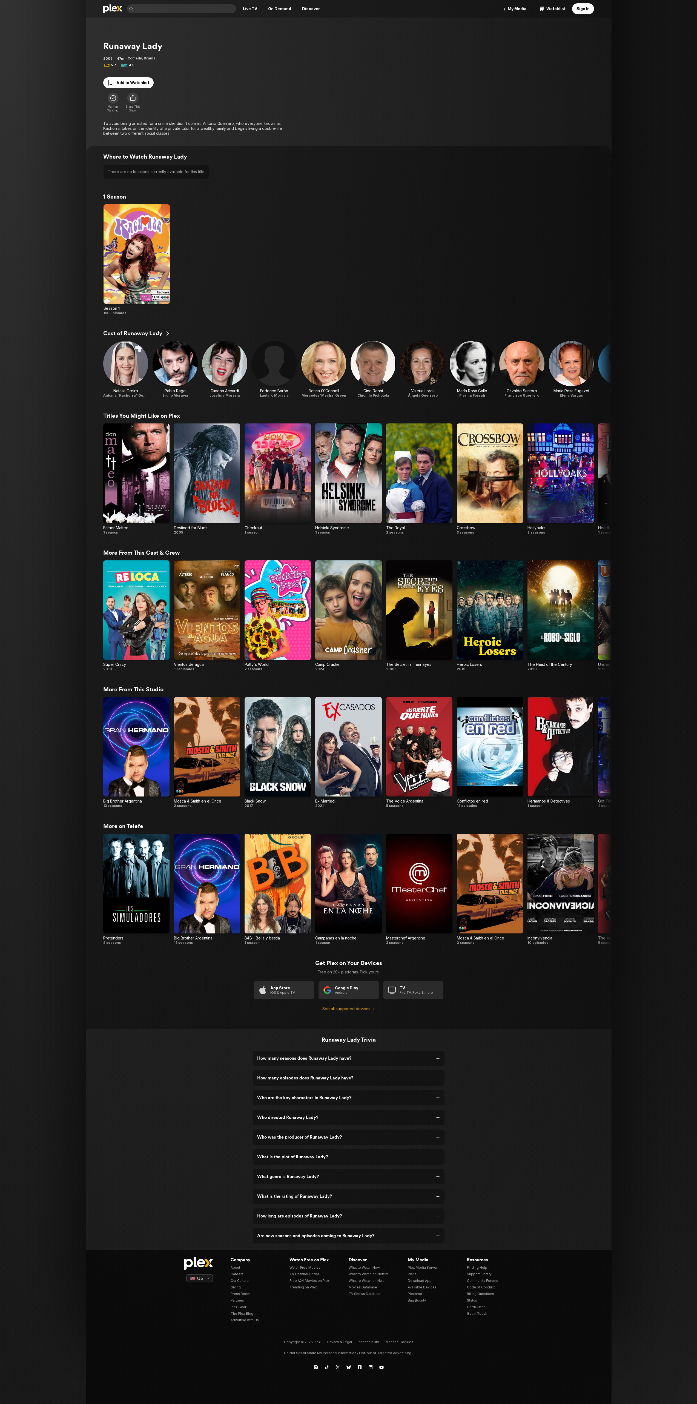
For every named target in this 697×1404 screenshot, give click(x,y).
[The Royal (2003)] (419, 478)
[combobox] (185, 8)
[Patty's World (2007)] (278, 615)
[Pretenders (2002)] (136, 889)
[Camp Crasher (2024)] (348, 615)
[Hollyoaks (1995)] (560, 478)
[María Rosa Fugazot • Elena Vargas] (571, 369)
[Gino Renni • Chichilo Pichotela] (373, 369)
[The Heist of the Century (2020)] (560, 615)
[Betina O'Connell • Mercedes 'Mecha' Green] (323, 369)
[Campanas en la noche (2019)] (348, 889)
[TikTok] (326, 1367)
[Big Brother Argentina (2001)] (136, 752)
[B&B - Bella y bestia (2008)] (278, 889)
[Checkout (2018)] (278, 478)
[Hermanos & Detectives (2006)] (560, 752)
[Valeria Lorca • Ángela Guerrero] (422, 369)
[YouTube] (381, 1367)
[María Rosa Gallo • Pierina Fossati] (472, 369)
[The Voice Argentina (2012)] (419, 752)
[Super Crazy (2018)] (136, 615)
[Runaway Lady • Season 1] (137, 259)
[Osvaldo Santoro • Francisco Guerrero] (521, 369)
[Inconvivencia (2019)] (560, 889)
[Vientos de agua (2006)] (207, 615)
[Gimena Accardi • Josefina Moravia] (224, 369)
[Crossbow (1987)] (490, 478)
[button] (133, 102)
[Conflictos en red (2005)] (490, 752)
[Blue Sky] (348, 1367)
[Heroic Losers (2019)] (490, 615)
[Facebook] (359, 1367)
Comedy (135, 58)
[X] (337, 1367)
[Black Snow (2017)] (278, 752)
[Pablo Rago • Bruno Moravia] (175, 369)
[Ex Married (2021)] (348, 752)
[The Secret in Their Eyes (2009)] (419, 615)
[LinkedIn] (370, 1367)
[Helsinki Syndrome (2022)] (348, 478)
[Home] (112, 8)
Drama (150, 58)
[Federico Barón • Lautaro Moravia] (274, 369)
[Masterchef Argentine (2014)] (419, 889)
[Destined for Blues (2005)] (207, 478)
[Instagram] (315, 1367)
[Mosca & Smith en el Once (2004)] (207, 752)
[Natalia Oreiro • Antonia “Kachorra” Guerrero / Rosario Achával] (125, 369)
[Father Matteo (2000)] (136, 478)
